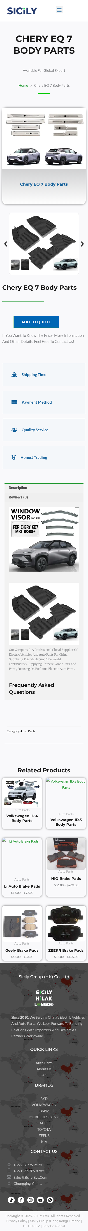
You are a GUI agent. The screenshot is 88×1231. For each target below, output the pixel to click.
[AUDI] (44, 1123)
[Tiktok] (11, 1200)
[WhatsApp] (50, 1200)
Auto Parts (27, 731)
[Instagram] (30, 1200)
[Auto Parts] (44, 1063)
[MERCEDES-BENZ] (44, 1117)
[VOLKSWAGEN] (44, 1105)
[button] (59, 9)
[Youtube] (40, 1200)
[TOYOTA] (44, 1129)
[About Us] (44, 1069)
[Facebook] (21, 1200)
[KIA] (44, 1141)
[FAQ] (44, 1075)
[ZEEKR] (44, 1135)
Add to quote (36, 322)
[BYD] (44, 1098)
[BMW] (44, 1111)
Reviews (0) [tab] (18, 497)
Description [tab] (18, 488)
